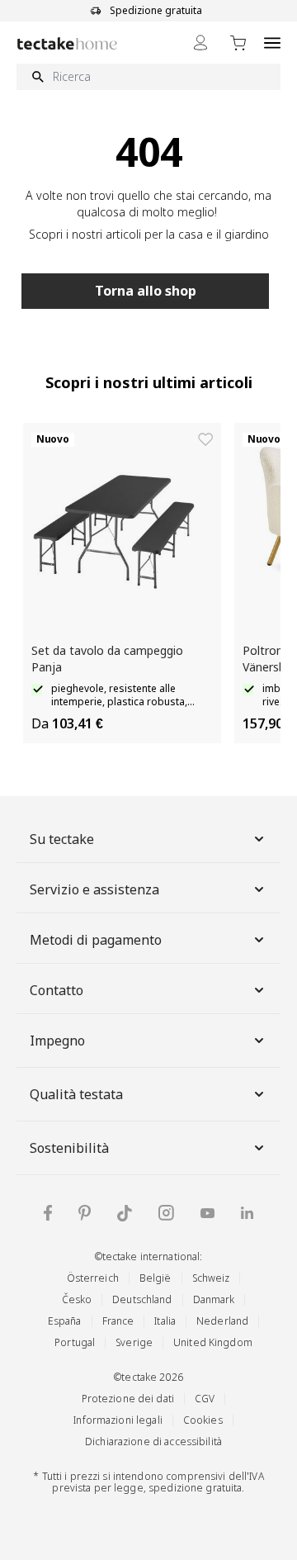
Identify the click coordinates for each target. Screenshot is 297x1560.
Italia (165, 1321)
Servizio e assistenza (94, 889)
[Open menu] (272, 42)
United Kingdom (212, 1342)
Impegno (57, 1040)
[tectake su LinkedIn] (247, 1213)
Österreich (93, 1278)
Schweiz (211, 1278)
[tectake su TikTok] (124, 1213)
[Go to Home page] (67, 43)
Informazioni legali (117, 1420)
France (118, 1321)
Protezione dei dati (128, 1399)
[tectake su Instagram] (166, 1213)
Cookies (203, 1420)
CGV (204, 1399)
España (65, 1321)
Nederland (222, 1321)
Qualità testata (76, 1094)
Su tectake (62, 839)
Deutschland (142, 1299)
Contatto (56, 990)
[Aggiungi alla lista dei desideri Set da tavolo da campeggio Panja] (205, 439)
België (155, 1278)
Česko (77, 1299)
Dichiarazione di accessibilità (153, 1441)
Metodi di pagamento (96, 940)
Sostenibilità (69, 1148)
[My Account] (200, 42)
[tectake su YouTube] (207, 1213)
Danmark (214, 1299)
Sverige (134, 1342)
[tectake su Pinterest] (84, 1213)
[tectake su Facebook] (48, 1213)
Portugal (74, 1342)
